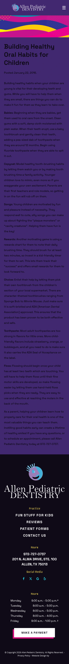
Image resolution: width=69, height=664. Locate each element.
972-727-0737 (34, 554)
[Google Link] (37, 578)
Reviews (34, 522)
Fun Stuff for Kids (34, 515)
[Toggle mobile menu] (64, 8)
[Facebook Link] (23, 578)
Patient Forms (34, 529)
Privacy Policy (24, 655)
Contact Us (34, 535)
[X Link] (30, 578)
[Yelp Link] (44, 578)
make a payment (34, 632)
